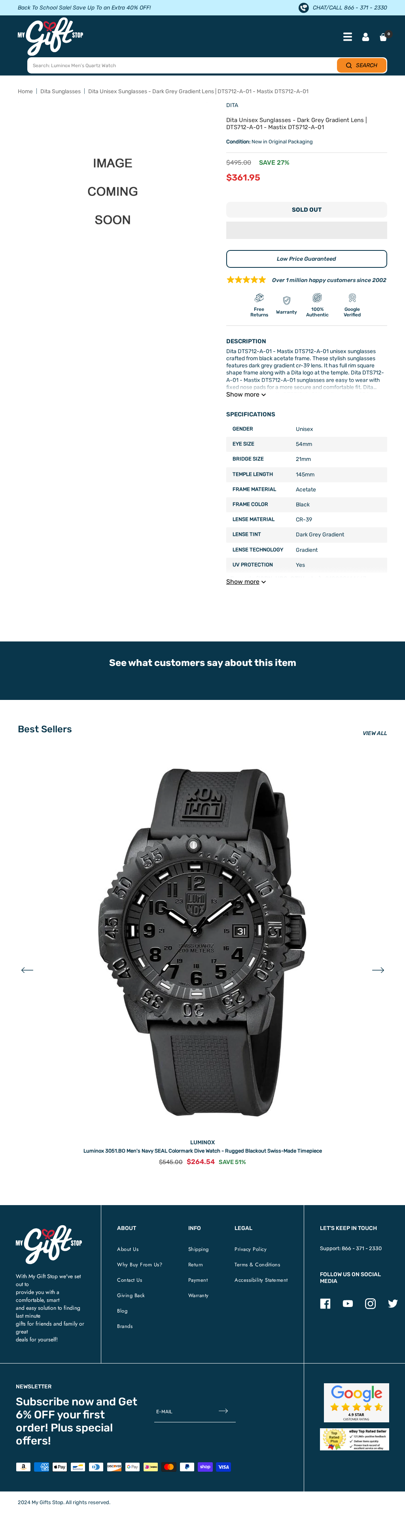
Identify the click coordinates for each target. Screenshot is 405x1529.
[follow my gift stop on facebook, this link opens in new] (325, 1307)
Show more (242, 394)
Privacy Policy (251, 1249)
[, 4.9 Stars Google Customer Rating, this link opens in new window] (356, 1402)
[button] (306, 230)
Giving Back (131, 1295)
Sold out (307, 209)
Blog (122, 1311)
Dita (232, 105)
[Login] (365, 38)
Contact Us (129, 1280)
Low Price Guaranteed (306, 259)
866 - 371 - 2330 (362, 1248)
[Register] (223, 1412)
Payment (198, 1280)
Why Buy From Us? (139, 1264)
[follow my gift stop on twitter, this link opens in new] (393, 1307)
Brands (124, 1326)
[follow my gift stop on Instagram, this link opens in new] (370, 1307)
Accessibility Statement (261, 1280)
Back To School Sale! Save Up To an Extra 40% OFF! (84, 7)
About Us (127, 1249)
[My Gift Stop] (49, 1228)
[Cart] (383, 37)
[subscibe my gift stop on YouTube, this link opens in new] (348, 1307)
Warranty (198, 1295)
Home (25, 91)
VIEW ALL (375, 733)
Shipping (198, 1249)
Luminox (202, 1142)
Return (195, 1264)
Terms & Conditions (257, 1264)
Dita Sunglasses (60, 91)
